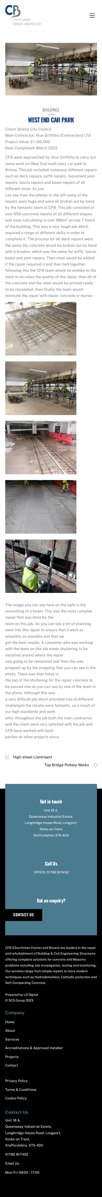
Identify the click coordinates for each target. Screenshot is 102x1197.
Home (9, 1022)
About (10, 1030)
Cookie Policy (16, 1098)
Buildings (51, 110)
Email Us (12, 1163)
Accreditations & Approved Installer (34, 1048)
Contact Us (23, 914)
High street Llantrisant (32, 757)
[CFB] (23, 22)
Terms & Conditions (20, 1089)
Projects (12, 1057)
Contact (11, 1065)
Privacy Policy (16, 1081)
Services (12, 1039)
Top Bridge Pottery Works (66, 765)
